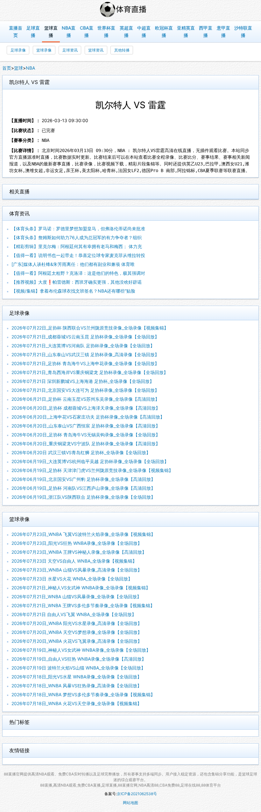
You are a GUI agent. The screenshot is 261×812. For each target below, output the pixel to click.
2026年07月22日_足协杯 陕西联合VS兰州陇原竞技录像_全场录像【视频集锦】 (89, 327)
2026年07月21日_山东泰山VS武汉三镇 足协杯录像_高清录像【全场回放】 (85, 354)
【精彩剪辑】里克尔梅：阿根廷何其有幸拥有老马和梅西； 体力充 (76, 246)
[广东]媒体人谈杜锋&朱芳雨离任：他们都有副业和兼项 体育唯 (73, 264)
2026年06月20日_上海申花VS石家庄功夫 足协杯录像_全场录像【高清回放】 (88, 417)
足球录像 (18, 50)
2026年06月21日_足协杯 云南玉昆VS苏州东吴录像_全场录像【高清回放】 (85, 399)
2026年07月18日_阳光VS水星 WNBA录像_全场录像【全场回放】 (76, 676)
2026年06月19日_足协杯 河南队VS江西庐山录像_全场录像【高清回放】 (83, 488)
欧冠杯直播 (164, 31)
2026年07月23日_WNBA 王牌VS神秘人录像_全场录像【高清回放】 (78, 552)
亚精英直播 (186, 31)
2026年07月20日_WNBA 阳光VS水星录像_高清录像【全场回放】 (76, 623)
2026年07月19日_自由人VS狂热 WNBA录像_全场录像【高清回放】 (78, 659)
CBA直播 (86, 31)
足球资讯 (70, 50)
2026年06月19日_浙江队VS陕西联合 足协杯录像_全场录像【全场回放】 (83, 497)
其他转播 (122, 50)
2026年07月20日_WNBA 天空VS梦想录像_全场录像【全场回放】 (76, 632)
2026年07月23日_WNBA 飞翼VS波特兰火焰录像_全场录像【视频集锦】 (83, 534)
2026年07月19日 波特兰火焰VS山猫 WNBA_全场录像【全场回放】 (78, 667)
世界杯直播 (106, 31)
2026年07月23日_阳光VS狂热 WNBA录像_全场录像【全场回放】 (76, 543)
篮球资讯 (95, 50)
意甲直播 (223, 31)
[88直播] (130, 10)
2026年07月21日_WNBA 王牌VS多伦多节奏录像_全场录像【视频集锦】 (83, 605)
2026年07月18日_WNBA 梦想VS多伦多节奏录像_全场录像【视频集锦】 (83, 694)
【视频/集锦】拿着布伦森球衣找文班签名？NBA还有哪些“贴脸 (73, 291)
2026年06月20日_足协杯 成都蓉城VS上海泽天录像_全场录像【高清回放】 (85, 408)
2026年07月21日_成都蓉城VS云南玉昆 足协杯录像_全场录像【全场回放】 (85, 336)
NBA (30, 68)
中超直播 (144, 31)
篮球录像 (44, 50)
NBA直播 (68, 31)
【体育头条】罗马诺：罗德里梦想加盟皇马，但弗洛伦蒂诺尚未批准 (78, 228)
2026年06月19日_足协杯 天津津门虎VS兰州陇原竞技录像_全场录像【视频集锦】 (92, 470)
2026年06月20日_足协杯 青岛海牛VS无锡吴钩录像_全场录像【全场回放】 (85, 434)
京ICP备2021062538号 (137, 793)
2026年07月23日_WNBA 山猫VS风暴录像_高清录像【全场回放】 (76, 570)
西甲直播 (205, 31)
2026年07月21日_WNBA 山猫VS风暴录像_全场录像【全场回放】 (76, 596)
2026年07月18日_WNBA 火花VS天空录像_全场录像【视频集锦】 (76, 703)
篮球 (18, 68)
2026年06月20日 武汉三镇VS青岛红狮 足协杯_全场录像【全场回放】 (81, 452)
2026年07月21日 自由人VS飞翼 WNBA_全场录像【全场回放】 (73, 614)
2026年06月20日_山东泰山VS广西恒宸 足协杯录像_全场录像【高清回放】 (85, 425)
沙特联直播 (243, 31)
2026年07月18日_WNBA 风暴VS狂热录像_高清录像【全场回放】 (76, 685)
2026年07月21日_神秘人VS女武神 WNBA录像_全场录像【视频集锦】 (80, 587)
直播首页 (15, 31)
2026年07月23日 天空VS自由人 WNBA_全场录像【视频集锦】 (74, 561)
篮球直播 (51, 31)
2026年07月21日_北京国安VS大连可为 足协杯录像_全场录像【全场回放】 (85, 390)
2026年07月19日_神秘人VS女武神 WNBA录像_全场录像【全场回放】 (81, 650)
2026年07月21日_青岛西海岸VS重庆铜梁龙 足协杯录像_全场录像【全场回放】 (89, 372)
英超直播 (126, 31)
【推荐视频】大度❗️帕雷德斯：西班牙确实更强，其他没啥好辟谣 (76, 282)
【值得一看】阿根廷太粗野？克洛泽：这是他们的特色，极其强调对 (78, 273)
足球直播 (33, 31)
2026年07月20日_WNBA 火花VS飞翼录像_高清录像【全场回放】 (76, 641)
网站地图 (130, 802)
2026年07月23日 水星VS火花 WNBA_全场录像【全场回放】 (71, 578)
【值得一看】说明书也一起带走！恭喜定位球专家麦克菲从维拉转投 (78, 255)
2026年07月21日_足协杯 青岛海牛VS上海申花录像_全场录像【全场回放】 (85, 363)
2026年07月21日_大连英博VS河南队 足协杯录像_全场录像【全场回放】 (83, 345)
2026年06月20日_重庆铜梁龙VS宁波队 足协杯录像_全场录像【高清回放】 (85, 443)
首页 (6, 68)
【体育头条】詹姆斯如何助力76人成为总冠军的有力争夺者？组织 (76, 237)
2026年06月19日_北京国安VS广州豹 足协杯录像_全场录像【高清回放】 (83, 479)
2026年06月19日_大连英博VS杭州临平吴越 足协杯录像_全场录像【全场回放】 (90, 461)
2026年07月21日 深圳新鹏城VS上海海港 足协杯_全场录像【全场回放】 (82, 381)
